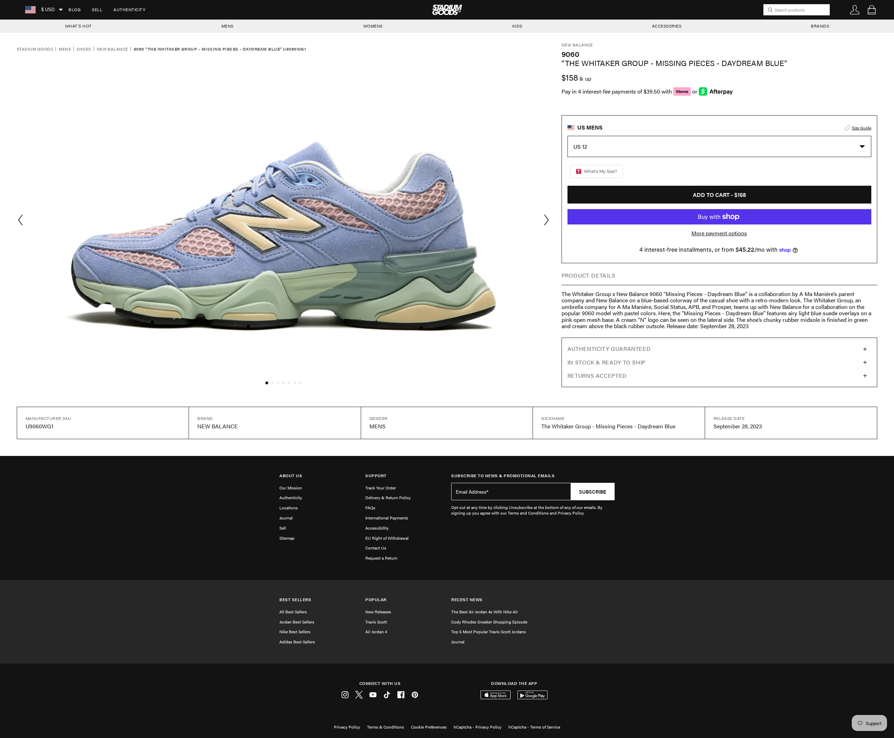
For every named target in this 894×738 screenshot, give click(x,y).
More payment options (719, 233)
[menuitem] (74, 9)
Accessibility (377, 528)
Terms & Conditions (385, 727)
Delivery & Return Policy (388, 497)
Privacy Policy (347, 727)
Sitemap (286, 538)
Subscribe (592, 491)
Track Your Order (380, 488)
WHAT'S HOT (78, 26)
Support (376, 476)
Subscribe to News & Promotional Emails (503, 476)
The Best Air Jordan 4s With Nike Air (484, 611)
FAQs (370, 507)
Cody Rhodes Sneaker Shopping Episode (489, 622)
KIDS (517, 26)
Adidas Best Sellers (297, 642)
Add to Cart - (719, 195)
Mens (65, 49)
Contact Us (375, 548)
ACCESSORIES (667, 26)
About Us (290, 476)
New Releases (378, 611)
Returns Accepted (597, 375)
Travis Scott (376, 622)
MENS (227, 26)
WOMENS (373, 26)
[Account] (854, 9)
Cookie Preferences (429, 727)
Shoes (83, 49)
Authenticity (129, 9)
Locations (288, 507)
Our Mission (290, 488)
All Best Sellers (293, 611)
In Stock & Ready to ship (606, 362)
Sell (97, 9)
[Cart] (871, 9)
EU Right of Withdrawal (387, 538)
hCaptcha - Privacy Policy (477, 727)
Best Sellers (295, 600)
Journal (286, 518)
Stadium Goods (35, 49)
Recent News (467, 600)
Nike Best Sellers (294, 631)
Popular (376, 600)
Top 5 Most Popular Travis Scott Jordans (488, 631)
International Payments (386, 518)
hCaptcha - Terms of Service (534, 727)
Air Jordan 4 (376, 631)
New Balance (112, 49)
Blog (74, 9)
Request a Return (381, 558)
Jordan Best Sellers (296, 622)
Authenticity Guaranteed (609, 349)
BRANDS (820, 26)
